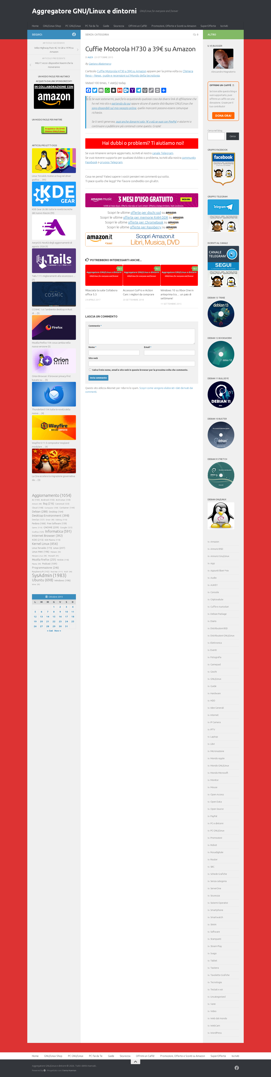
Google (66, 527)
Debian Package (218, 614)
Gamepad (215, 664)
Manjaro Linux (39, 556)
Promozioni (216, 837)
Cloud (37, 507)
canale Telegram (162, 153)
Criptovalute (216, 599)
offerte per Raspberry (145, 227)
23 (60, 621)
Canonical (62, 504)
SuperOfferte (208, 25)
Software (215, 931)
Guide (106, 25)
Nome (92, 347)
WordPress (216, 1032)
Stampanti (215, 939)
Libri (212, 744)
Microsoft (53, 556)
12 (35, 616)
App (212, 563)
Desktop (56, 511)
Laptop (214, 736)
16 (60, 616)
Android (48, 500)
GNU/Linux (215, 679)
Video (213, 1011)
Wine (36, 584)
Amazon (214, 541)
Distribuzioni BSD (219, 628)
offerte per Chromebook (145, 222)
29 (54, 626)
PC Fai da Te (92, 25)
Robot (213, 845)
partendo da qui (121, 103)
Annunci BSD (216, 549)
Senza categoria (97, 34)
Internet (214, 715)
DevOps (38, 519)
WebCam (215, 1025)
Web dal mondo (218, 1018)
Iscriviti (224, 25)
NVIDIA (63, 560)
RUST (68, 572)
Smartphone (216, 910)
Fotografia (215, 657)
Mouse (213, 787)
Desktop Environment (50, 515)
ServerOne (215, 888)
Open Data (216, 801)
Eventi (213, 650)
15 (54, 616)
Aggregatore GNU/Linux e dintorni (84, 11)
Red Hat (57, 572)
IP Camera (215, 722)
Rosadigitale (216, 852)
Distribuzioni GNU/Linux (222, 635)
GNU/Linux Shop (52, 25)
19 (35, 621)
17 (66, 616)
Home (35, 25)
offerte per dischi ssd (146, 212)
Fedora (39, 523)
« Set (50, 630)
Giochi (213, 671)
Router (214, 859)
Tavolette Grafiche (220, 975)
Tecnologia (216, 982)
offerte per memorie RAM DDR (145, 217)
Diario (213, 621)
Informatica (58, 531)
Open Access (217, 794)
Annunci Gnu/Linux (219, 556)
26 (35, 626)
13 (41, 616)
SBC (212, 866)
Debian (40, 511)
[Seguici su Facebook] (74, 34)
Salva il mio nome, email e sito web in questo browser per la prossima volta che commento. (140, 370)
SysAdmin (49, 575)
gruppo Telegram (111, 162)
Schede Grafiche (218, 874)
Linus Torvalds (42, 548)
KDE (37, 539)
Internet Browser (47, 535)
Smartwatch (216, 917)
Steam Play (216, 946)
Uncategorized (218, 996)
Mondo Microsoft (219, 772)
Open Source (217, 809)
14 (47, 616)
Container (67, 507)
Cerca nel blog (215, 130)
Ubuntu (42, 580)
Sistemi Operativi (219, 902)
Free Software (57, 523)
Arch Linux (63, 500)
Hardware (215, 693)
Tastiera (214, 967)
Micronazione (217, 751)
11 (72, 611)
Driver (50, 520)
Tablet (213, 960)
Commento (95, 326)
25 (72, 621)
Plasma (36, 564)
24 (66, 621)
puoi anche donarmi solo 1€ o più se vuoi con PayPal (146, 121)
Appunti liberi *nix (219, 570)
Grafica (38, 532)
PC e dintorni (216, 823)
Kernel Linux (45, 543)
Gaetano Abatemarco (100, 63)
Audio (213, 577)
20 (41, 621)
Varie (213, 1004)
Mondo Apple (217, 758)
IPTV (212, 729)
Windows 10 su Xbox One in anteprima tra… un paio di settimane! (177, 294)
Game (37, 527)
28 (47, 626)
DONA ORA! (223, 115)
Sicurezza (119, 25)
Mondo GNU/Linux (219, 765)
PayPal (213, 816)
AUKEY (214, 585)
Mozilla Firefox (44, 559)
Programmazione (45, 567)
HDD (212, 700)
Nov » (57, 630)
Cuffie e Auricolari (219, 606)
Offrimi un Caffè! (137, 25)
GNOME (51, 527)
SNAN (213, 924)
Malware (55, 552)
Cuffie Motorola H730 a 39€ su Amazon (121, 71)
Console (214, 592)
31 (66, 626)
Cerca (233, 136)
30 (60, 626)
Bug (48, 503)
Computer (51, 508)
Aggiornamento (51, 495)
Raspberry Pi (40, 571)
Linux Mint (40, 551)
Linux (59, 547)
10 (66, 611)
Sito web (93, 358)
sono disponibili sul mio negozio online (114, 108)
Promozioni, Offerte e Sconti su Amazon (173, 25)
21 (47, 621)
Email (147, 347)
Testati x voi (216, 989)
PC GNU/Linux (73, 25)
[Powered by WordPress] (45, 1070)
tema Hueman (69, 1070)
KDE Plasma (52, 540)
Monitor (214, 780)
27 (41, 626)
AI (36, 500)
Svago (213, 953)
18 (72, 616)
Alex (90, 57)
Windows (62, 580)
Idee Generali (217, 707)
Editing (61, 520)
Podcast (49, 563)
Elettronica (216, 642)
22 (54, 621)
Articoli (37, 504)
